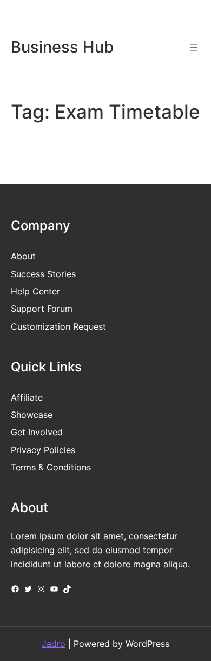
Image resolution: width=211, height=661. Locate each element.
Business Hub (62, 46)
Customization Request (58, 326)
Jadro (53, 643)
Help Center (35, 291)
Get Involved (37, 432)
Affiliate (27, 397)
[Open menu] (193, 47)
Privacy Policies (43, 449)
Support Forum (41, 308)
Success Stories (43, 274)
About (23, 256)
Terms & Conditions (51, 467)
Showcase (31, 414)
